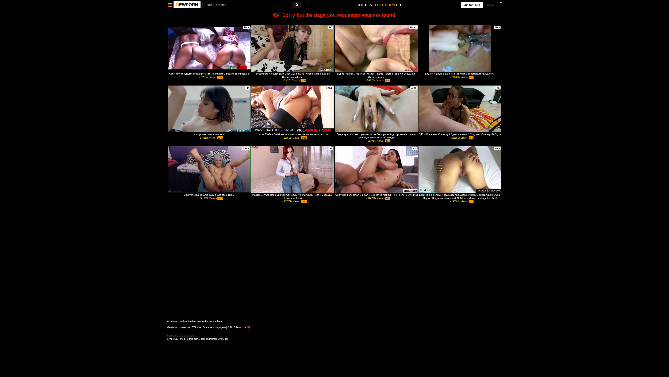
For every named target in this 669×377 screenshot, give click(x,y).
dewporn (187, 4)
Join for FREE (472, 4)
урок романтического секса (209, 134)
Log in (489, 4)
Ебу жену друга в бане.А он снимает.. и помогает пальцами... (460, 73)
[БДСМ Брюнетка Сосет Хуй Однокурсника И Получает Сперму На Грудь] (459, 109)
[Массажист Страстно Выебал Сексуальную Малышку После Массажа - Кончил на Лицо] (292, 169)
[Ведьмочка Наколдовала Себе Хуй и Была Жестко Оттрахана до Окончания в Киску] (292, 48)
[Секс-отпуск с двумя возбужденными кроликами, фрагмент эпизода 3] (209, 48)
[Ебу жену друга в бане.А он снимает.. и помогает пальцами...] (459, 48)
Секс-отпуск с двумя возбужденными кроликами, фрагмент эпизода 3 (209, 73)
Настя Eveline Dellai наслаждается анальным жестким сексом (292, 134)
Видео (179, 335)
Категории (189, 335)
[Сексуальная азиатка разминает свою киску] (209, 169)
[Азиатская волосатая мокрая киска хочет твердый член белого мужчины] (376, 169)
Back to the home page (334, 21)
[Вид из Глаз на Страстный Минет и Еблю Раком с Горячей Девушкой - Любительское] (376, 48)
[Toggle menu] (170, 4)
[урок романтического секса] (209, 109)
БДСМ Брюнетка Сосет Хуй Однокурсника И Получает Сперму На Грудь (460, 134)
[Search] (297, 5)
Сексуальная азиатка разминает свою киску (209, 194)
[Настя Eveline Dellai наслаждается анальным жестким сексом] (292, 109)
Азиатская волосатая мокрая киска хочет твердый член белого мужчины (376, 194)
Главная (171, 335)
